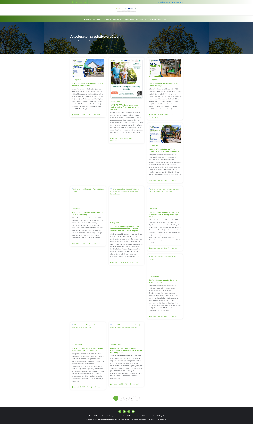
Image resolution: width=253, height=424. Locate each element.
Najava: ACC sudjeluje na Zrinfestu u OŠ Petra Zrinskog (87, 213)
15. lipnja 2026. (115, 101)
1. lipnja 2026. (153, 209)
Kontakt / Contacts (113, 416)
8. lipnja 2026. (76, 209)
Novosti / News (128, 416)
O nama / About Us (142, 416)
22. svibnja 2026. (115, 344)
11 (132, 398)
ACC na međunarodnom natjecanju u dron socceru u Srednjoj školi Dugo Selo (164, 214)
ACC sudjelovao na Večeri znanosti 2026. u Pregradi (163, 281)
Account (76, 115)
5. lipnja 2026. (114, 223)
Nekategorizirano (164, 115)
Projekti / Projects (159, 416)
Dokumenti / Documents (96, 416)
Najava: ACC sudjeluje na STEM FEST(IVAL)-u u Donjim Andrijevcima (164, 150)
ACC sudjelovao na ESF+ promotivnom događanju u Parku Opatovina (88, 349)
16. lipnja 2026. (76, 80)
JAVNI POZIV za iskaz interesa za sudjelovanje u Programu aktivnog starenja (124, 107)
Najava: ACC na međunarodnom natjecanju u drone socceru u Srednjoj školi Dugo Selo (126, 350)
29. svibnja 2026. (154, 276)
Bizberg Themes (162, 419)
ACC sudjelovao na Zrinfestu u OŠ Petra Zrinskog (163, 84)
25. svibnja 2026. (77, 344)
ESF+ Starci (124, 138)
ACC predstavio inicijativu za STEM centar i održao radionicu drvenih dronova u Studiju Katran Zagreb (125, 228)
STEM (83, 115)
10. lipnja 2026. (154, 145)
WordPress (142, 419)
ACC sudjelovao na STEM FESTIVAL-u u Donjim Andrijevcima (87, 84)
